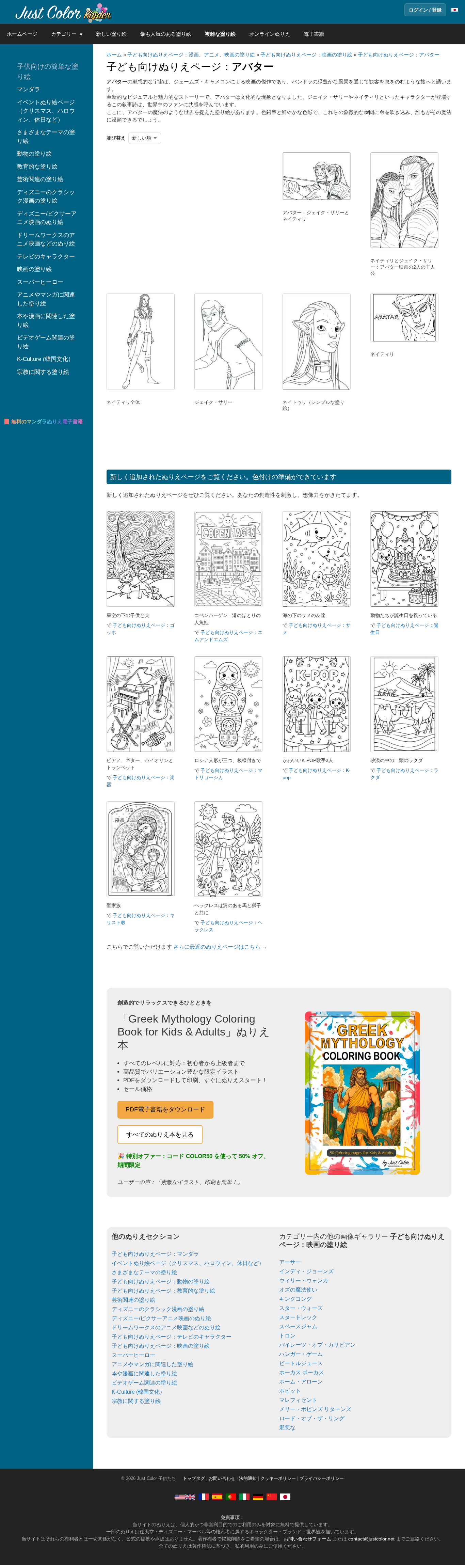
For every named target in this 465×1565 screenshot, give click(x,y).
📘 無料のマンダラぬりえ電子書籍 (43, 421)
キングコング (295, 1299)
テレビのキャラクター (46, 256)
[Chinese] (272, 1497)
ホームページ (22, 34)
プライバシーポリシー (322, 1478)
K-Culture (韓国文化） (138, 1392)
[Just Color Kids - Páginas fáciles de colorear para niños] (217, 1497)
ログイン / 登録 (425, 10)
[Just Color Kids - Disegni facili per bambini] (244, 1497)
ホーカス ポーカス (301, 1372)
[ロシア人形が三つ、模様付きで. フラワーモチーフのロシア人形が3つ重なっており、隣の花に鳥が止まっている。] (228, 750)
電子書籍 (314, 34)
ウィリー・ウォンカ (303, 1280)
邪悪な (287, 1427)
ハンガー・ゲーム (301, 1354)
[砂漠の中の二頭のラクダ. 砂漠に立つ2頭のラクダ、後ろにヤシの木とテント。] (404, 750)
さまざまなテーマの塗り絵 (144, 1272)
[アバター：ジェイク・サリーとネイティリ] (317, 198)
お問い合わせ (222, 1478)
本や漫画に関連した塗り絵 (144, 1373)
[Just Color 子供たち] (63, 12)
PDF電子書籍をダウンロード (165, 1109)
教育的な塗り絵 (37, 166)
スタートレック (298, 1317)
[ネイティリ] (404, 340)
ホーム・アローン (301, 1382)
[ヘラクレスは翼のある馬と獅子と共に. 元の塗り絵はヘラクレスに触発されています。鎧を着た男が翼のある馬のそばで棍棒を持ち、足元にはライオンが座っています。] (228, 895)
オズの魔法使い (298, 1290)
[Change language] (454, 9)
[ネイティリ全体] (141, 388)
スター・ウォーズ (301, 1308)
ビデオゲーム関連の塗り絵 (144, 1383)
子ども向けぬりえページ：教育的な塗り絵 (163, 1291)
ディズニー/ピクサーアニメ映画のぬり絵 (161, 1318)
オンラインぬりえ (269, 34)
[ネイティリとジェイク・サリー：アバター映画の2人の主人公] (404, 246)
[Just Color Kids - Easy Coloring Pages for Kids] (185, 1497)
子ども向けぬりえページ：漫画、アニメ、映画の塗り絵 (191, 55)
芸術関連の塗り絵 (133, 1300)
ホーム (114, 55)
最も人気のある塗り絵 (165, 34)
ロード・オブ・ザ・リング (311, 1418)
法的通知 (248, 1478)
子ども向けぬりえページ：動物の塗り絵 (161, 1281)
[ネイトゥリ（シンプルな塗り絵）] (317, 388)
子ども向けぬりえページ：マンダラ (155, 1254)
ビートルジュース (301, 1363)
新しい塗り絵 (111, 34)
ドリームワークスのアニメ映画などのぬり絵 (166, 1327)
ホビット (290, 1391)
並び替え (116, 138)
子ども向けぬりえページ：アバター (398, 55)
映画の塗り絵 (34, 269)
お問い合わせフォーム (307, 1539)
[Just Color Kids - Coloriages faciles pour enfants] (203, 1497)
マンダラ (28, 89)
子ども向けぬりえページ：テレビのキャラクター (171, 1337)
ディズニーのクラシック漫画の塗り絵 (158, 1309)
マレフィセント (298, 1400)
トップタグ (194, 1478)
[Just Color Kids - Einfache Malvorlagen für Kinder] (258, 1497)
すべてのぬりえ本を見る (160, 1134)
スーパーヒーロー (133, 1355)
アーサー (290, 1262)
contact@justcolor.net (371, 1539)
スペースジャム (298, 1326)
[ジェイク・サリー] (228, 388)
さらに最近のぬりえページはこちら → (220, 947)
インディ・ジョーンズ (306, 1271)
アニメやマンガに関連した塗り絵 (152, 1364)
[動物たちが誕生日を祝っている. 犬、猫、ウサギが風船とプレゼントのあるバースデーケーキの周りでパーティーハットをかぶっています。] (404, 605)
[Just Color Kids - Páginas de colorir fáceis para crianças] (231, 1497)
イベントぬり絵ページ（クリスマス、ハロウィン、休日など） (188, 1263)
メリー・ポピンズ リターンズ (315, 1409)
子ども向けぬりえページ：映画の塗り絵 (306, 55)
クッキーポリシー (278, 1478)
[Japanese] (285, 1497)
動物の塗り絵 (34, 154)
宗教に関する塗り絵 (136, 1401)
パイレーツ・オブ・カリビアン (317, 1345)
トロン (287, 1336)
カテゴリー (64, 34)
